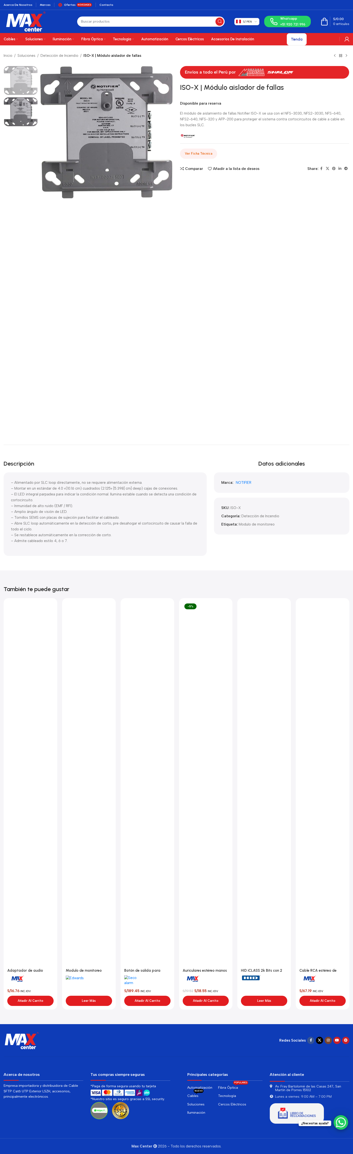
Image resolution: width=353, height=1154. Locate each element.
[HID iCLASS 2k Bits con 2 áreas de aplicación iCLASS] (264, 784)
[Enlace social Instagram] (328, 1040)
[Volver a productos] (341, 56)
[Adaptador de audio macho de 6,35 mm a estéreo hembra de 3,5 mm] (30, 784)
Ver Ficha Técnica (198, 153)
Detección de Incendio (59, 55)
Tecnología (227, 1096)
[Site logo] (26, 21)
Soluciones (26, 55)
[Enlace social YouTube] (337, 1040)
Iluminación (196, 1113)
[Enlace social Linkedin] (340, 168)
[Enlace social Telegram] (346, 168)
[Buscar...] (219, 21)
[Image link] (22, 1040)
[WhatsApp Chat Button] (341, 1122)
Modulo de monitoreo (257, 524)
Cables (195, 1095)
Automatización (199, 1088)
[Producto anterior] (335, 56)
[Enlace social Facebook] (321, 168)
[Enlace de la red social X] (327, 168)
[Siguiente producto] (346, 56)
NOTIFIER (243, 482)
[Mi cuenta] (347, 39)
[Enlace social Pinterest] (334, 168)
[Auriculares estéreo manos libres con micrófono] (206, 784)
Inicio (8, 55)
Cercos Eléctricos (232, 1104)
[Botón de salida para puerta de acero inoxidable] (147, 784)
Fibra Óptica (232, 1087)
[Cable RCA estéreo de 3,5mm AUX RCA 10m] (322, 784)
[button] (30, 1001)
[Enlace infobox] (287, 21)
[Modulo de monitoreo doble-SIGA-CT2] (89, 784)
